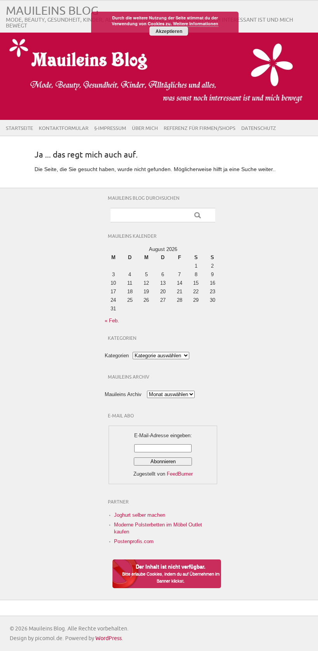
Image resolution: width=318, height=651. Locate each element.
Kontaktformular (63, 128)
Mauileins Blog (52, 11)
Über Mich (145, 128)
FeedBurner (180, 474)
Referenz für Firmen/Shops (199, 128)
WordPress (108, 638)
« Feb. (112, 321)
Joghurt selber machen (139, 515)
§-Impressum (110, 128)
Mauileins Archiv (123, 394)
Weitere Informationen (195, 23)
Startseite (19, 128)
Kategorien (117, 355)
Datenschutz (258, 128)
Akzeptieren (169, 31)
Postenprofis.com (134, 541)
